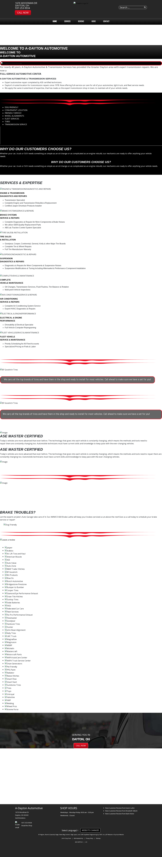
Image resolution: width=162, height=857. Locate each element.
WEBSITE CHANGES (90, 830)
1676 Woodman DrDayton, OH (26, 4)
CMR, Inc (101, 834)
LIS (86, 842)
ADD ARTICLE (79, 842)
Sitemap (98, 838)
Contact (106, 21)
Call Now (23, 12)
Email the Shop (26, 825)
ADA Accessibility (78, 838)
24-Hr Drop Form (66, 838)
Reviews (81, 21)
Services (67, 21)
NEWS (94, 21)
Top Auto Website (119, 834)
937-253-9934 (22, 8)
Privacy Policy (89, 838)
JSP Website (109, 834)
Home (55, 21)
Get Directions (20, 818)
